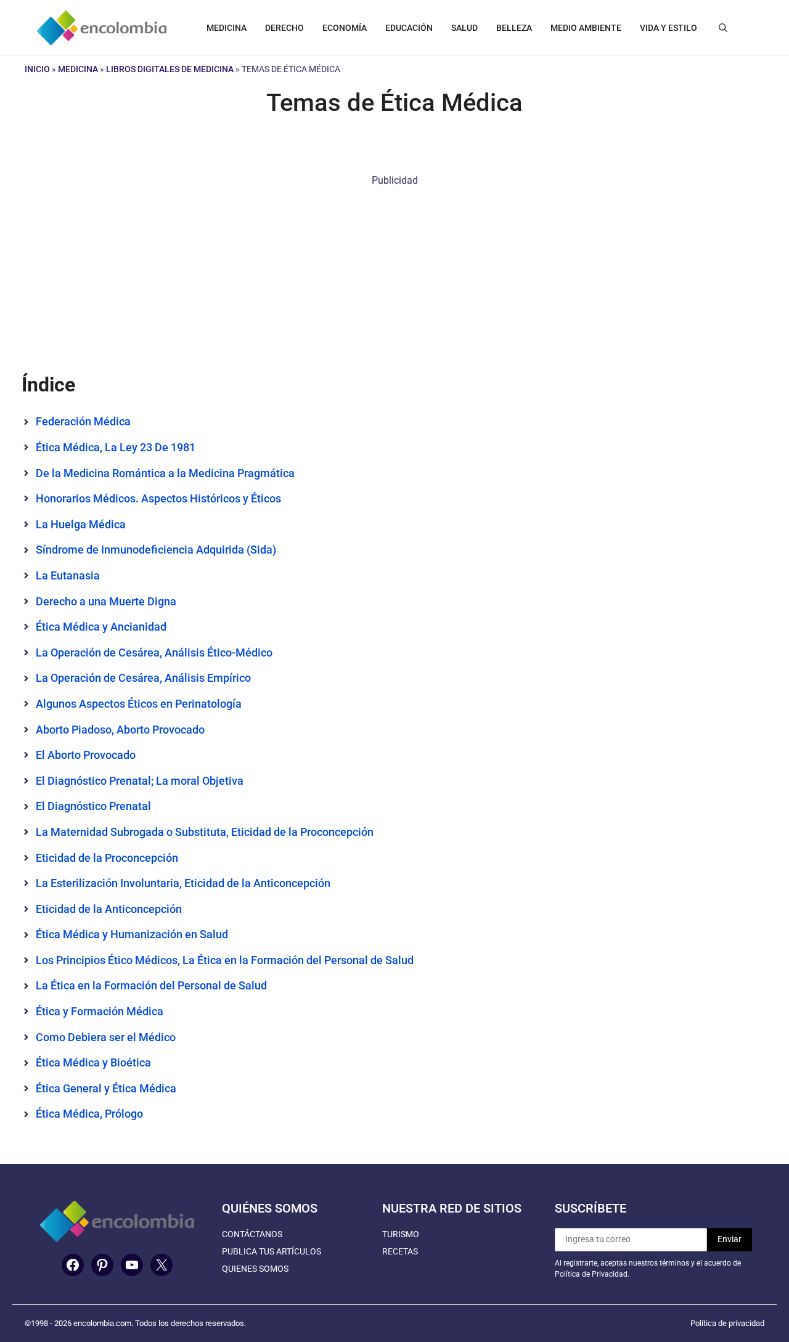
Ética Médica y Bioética (93, 1062)
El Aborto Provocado (86, 754)
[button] (723, 27)
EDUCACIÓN (409, 28)
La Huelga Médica (81, 524)
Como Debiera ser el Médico (106, 1037)
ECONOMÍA (344, 28)
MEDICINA (226, 28)
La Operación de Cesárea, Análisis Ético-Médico (154, 652)
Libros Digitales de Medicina (170, 69)
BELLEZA (514, 28)
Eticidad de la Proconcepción (107, 857)
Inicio (37, 69)
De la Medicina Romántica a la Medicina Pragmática (165, 473)
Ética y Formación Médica (99, 1011)
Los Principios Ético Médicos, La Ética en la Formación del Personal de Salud (225, 960)
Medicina (78, 69)
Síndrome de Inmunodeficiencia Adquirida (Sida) (156, 549)
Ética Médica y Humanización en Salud (132, 934)
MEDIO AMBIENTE (585, 28)
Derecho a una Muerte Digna (106, 601)
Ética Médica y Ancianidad (101, 626)
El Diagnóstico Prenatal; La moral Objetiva (139, 780)
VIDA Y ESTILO (668, 28)
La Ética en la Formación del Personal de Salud (151, 985)
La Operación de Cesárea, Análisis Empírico (143, 677)
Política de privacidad (727, 1323)
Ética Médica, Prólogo (89, 1113)
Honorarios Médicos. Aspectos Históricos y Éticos (158, 498)
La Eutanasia (68, 575)
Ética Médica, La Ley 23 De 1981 (115, 447)
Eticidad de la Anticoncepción (109, 908)
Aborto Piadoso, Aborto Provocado (120, 729)
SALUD (464, 28)
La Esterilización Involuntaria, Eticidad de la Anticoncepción (183, 883)
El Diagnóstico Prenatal (93, 806)
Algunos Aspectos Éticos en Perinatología (139, 703)
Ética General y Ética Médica (106, 1088)
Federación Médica (84, 421)
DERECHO (284, 28)
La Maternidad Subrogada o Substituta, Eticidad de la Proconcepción (205, 831)
